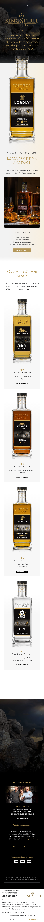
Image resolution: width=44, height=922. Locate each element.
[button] (38, 5)
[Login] (27, 5)
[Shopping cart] (31, 5)
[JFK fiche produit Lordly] (22, 521)
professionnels (33, 839)
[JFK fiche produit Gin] (22, 614)
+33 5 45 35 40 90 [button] (23, 818)
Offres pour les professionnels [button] (22, 846)
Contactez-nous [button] (21, 250)
